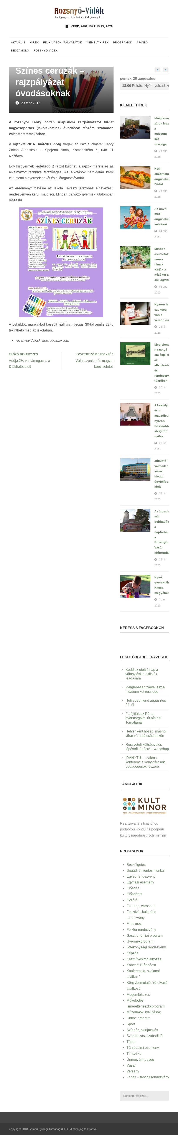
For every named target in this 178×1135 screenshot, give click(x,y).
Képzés (132, 953)
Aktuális (18, 42)
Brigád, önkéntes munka (145, 870)
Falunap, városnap (141, 906)
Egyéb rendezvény (141, 876)
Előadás (133, 888)
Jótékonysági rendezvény (146, 947)
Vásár (131, 1065)
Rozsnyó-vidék (45, 50)
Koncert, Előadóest (141, 965)
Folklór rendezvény (141, 929)
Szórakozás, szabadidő (145, 1036)
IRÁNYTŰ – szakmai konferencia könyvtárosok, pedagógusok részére (145, 762)
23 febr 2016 (30, 103)
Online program (138, 1018)
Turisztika (134, 1053)
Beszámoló (20, 50)
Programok (122, 42)
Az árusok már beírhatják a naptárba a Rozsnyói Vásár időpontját (162, 532)
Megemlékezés (138, 994)
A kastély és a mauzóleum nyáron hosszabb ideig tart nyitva (162, 420)
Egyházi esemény (140, 882)
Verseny (133, 1071)
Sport (131, 1024)
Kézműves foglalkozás (144, 959)
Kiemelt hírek (97, 42)
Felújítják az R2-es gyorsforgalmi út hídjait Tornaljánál (142, 718)
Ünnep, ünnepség (140, 1059)
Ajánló (142, 42)
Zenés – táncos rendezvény (148, 1077)
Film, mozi (134, 923)
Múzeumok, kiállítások (144, 1012)
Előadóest (134, 894)
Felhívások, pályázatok (62, 42)
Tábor (131, 1042)
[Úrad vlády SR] (144, 805)
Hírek (34, 42)
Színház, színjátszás (142, 1030)
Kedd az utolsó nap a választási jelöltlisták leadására (141, 674)
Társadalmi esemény (143, 1047)
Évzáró (132, 900)
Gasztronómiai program (145, 935)
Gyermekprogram (140, 941)
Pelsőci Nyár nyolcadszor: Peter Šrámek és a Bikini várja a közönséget (145, 86)
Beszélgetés (136, 865)
